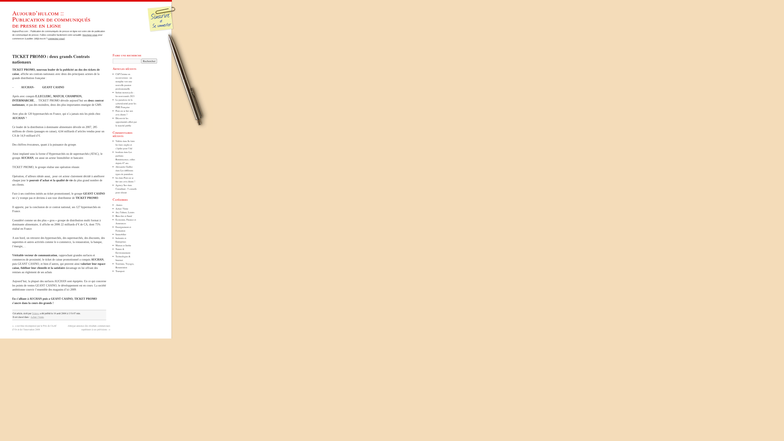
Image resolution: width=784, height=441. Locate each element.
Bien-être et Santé (124, 215)
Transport (120, 271)
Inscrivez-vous (89, 35)
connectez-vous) (56, 38)
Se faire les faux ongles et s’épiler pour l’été (125, 144)
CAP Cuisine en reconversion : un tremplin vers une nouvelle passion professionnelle (124, 81)
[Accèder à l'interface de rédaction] (162, 31)
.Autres (119, 204)
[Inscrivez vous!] (162, 21)
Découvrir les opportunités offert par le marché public (126, 122)
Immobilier (121, 234)
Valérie (119, 141)
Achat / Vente (37, 316)
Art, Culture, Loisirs (125, 212)
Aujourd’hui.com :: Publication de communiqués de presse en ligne (51, 19)
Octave (35, 313)
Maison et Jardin (123, 245)
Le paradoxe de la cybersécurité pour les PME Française (126, 103)
